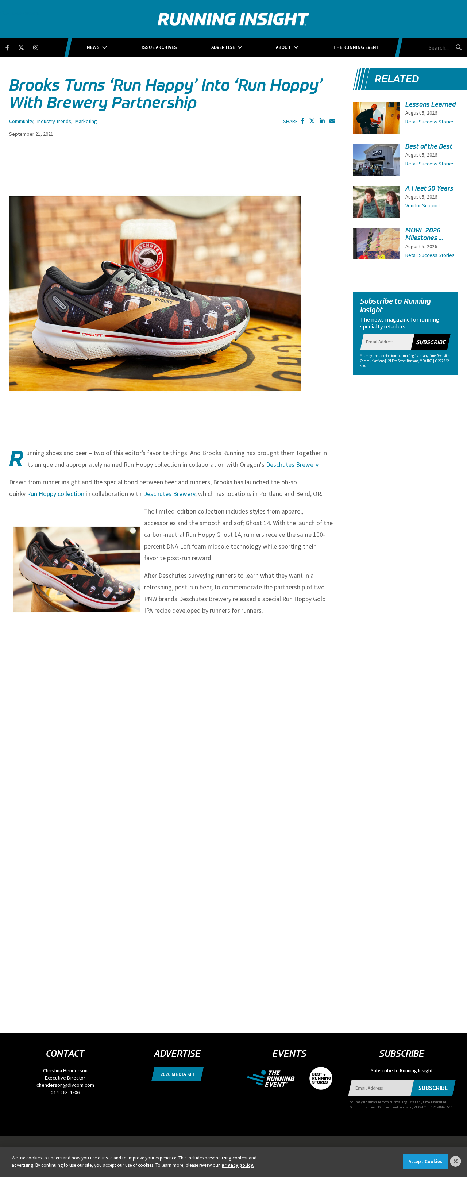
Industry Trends (54, 121)
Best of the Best (428, 146)
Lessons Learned (430, 104)
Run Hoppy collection (56, 494)
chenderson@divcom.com (65, 1085)
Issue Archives (159, 47)
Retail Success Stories (430, 121)
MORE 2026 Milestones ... (424, 234)
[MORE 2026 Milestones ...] (376, 259)
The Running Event (356, 47)
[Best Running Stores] (317, 1077)
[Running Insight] (233, 19)
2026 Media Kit (177, 1074)
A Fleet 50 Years (429, 188)
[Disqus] (172, 724)
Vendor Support (422, 205)
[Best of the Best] (376, 164)
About (283, 47)
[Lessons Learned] (376, 119)
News (93, 47)
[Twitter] (25, 46)
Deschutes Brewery (292, 465)
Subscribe (431, 342)
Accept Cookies (426, 1161)
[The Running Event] (274, 1077)
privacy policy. (237, 1165)
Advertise (223, 47)
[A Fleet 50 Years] (376, 203)
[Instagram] (40, 46)
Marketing (86, 121)
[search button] (458, 47)
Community (21, 121)
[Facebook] (11, 46)
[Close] (455, 1161)
